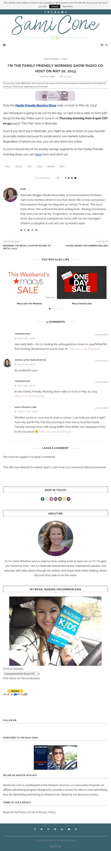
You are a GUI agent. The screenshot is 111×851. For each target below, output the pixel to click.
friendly (19, 166)
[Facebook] (42, 499)
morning (51, 166)
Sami (52, 76)
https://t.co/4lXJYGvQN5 (30, 396)
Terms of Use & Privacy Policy (37, 812)
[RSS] (68, 499)
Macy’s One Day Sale (82, 303)
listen (39, 166)
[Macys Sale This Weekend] (29, 282)
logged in (25, 456)
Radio (65, 59)
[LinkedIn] (55, 499)
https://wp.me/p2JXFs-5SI (55, 431)
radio (62, 166)
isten (38, 154)
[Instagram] (64, 499)
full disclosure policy (85, 794)
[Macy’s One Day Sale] (82, 282)
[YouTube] (60, 499)
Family (7, 166)
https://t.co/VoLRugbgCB (84, 348)
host (29, 166)
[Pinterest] (51, 499)
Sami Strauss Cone (26, 407)
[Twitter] (47, 499)
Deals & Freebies (51, 59)
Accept (54, 6)
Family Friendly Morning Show (35, 105)
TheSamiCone (22, 334)
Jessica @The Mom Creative (30, 360)
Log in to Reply (101, 335)
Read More (67, 6)
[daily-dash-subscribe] (55, 757)
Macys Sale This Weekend (29, 303)
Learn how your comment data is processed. (78, 467)
